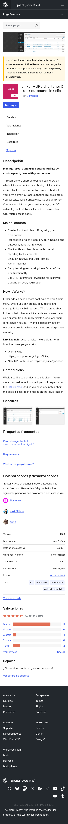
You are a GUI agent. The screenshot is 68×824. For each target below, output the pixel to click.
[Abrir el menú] (63, 4)
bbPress (8, 760)
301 (31, 582)
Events (40, 728)
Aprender (8, 722)
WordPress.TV (11, 739)
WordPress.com (12, 749)
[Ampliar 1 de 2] (28, 410)
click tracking (42, 582)
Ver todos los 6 (57, 575)
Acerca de (9, 695)
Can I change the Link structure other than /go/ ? (18, 443)
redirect (48, 589)
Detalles (11, 117)
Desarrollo (12, 141)
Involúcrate (42, 722)
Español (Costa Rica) (23, 780)
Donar (39, 733)
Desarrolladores (12, 733)
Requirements (11, 454)
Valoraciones (13, 125)
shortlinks (59, 589)
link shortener (57, 582)
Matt (6, 755)
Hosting (7, 706)
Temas (39, 700)
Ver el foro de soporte (16, 675)
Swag (40, 739)
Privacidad (9, 712)
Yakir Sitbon (17, 511)
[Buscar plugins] (37, 25)
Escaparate (42, 695)
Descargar (11, 105)
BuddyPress (10, 766)
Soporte (11, 150)
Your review (10, 652)
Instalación (12, 133)
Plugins (40, 706)
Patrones (41, 712)
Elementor (32, 95)
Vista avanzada (12, 598)
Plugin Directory (11, 14)
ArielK (13, 522)
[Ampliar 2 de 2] (60, 410)
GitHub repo (15, 387)
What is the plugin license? (18, 464)
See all (61, 652)
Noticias (8, 700)
